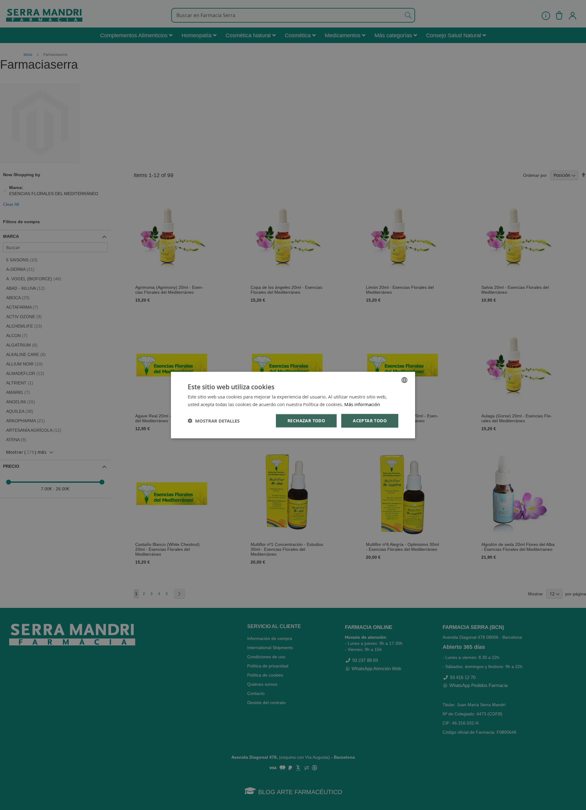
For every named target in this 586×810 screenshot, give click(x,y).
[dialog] (293, 405)
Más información (362, 404)
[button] (214, 420)
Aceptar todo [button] (370, 420)
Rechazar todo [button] (306, 420)
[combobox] (404, 380)
